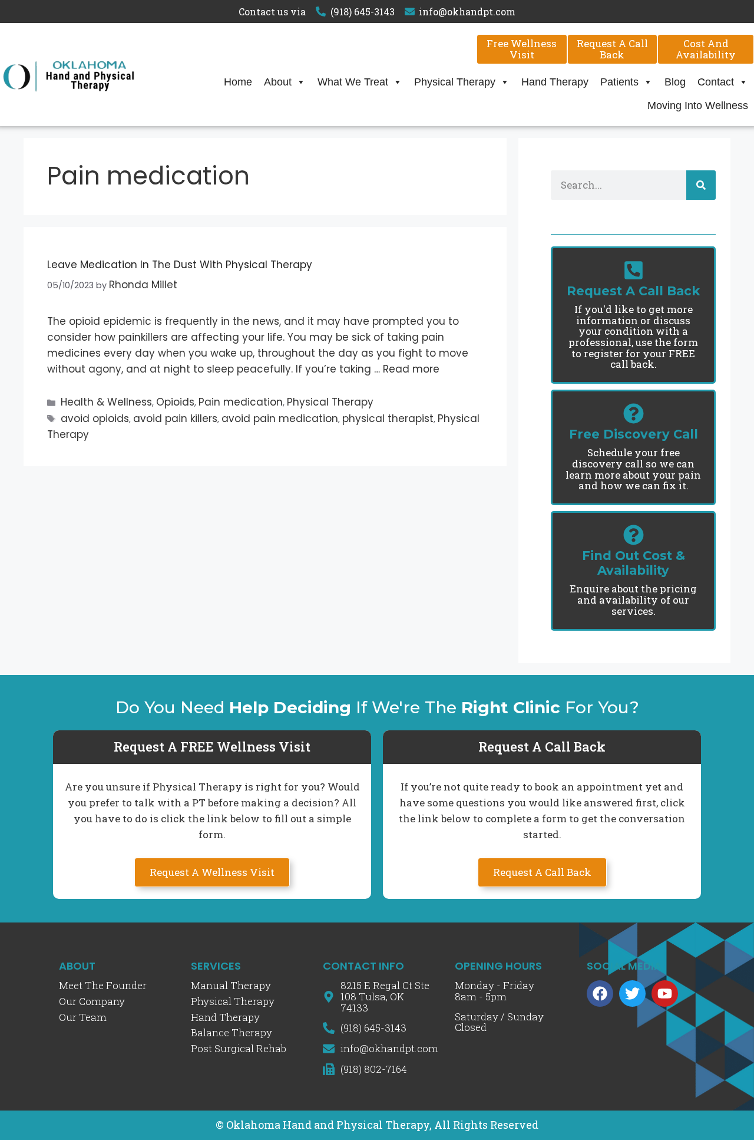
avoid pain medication (279, 418)
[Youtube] (665, 993)
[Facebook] (600, 993)
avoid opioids (95, 418)
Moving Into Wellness (697, 105)
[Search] (701, 185)
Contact (715, 82)
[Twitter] (632, 993)
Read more (411, 369)
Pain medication (241, 402)
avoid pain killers (175, 418)
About (278, 82)
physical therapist (388, 418)
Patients (619, 82)
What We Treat (353, 82)
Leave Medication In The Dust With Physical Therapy (179, 265)
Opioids (175, 402)
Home (238, 82)
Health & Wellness (106, 402)
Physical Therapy (454, 82)
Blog (675, 82)
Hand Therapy (554, 82)
